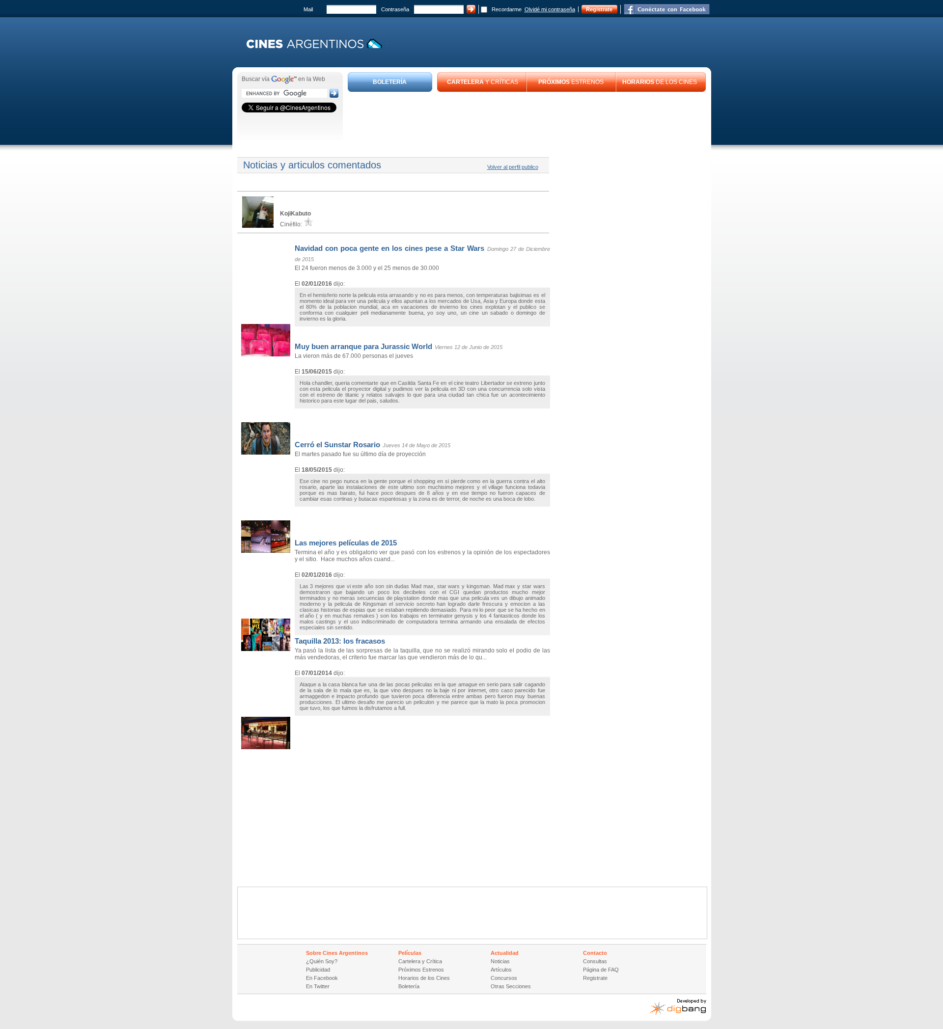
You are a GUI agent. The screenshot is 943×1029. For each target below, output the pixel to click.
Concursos (504, 978)
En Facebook (322, 978)
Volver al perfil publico (512, 167)
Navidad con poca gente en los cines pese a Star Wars (389, 248)
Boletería (408, 986)
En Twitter (318, 986)
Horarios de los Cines (424, 978)
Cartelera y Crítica (420, 961)
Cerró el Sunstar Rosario (337, 444)
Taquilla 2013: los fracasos (340, 641)
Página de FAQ (601, 970)
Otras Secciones (511, 986)
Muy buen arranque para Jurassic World (363, 346)
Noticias (500, 961)
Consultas (595, 961)
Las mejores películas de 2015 (346, 543)
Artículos (501, 970)
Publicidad (318, 970)
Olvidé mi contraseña (550, 9)
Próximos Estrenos (421, 970)
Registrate (599, 9)
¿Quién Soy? (321, 961)
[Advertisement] (527, 119)
